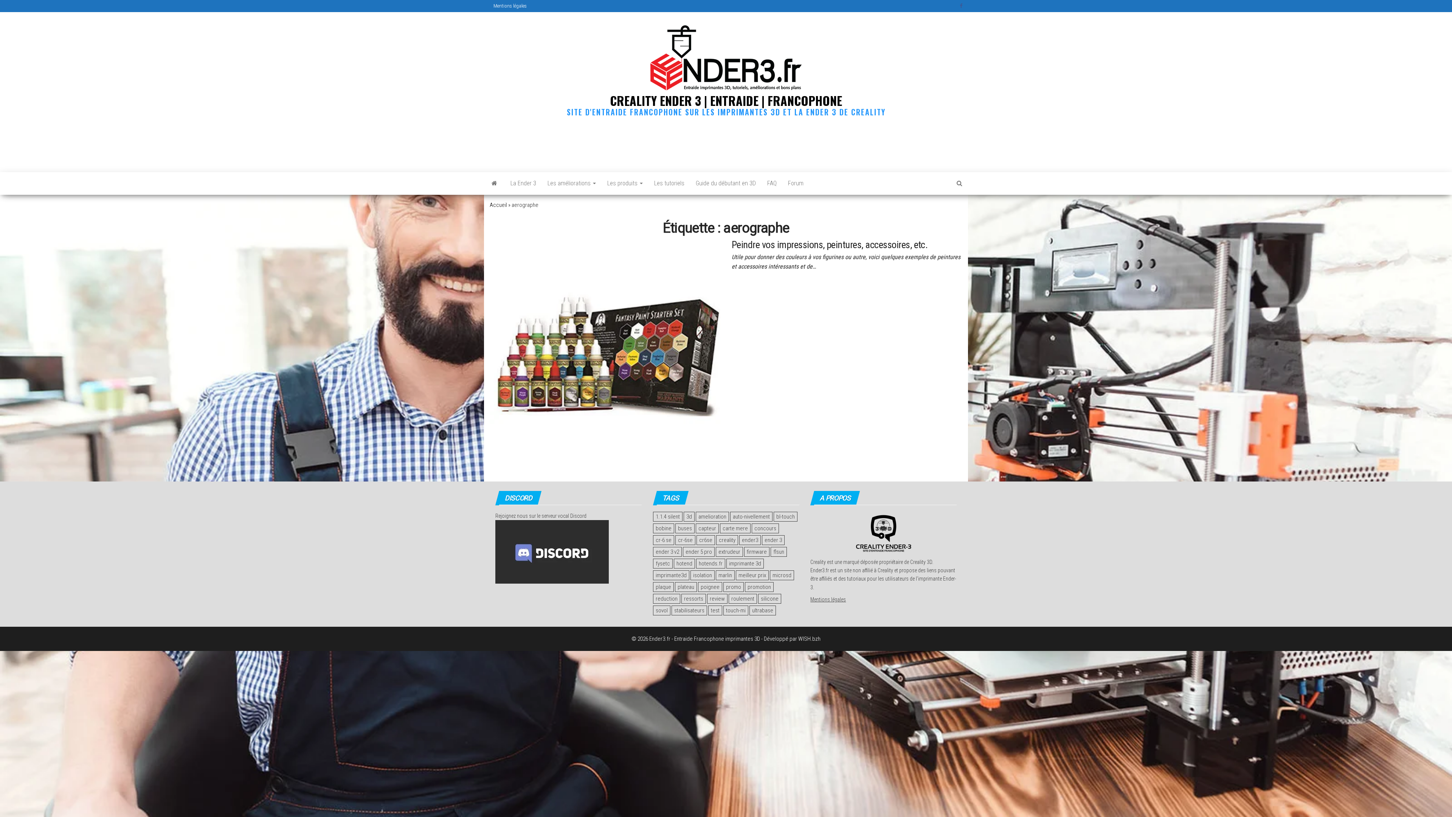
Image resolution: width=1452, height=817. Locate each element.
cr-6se (685, 540)
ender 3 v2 (667, 551)
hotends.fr (711, 563)
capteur (707, 528)
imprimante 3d (745, 563)
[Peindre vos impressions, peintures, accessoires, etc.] (605, 354)
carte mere (735, 528)
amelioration (712, 516)
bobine (664, 528)
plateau (686, 587)
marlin (725, 575)
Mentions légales (510, 6)
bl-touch (785, 516)
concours (765, 528)
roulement (742, 598)
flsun (778, 551)
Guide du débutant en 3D (726, 183)
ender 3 (773, 540)
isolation (702, 575)
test (715, 610)
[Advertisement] (726, 143)
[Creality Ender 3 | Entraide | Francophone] (494, 183)
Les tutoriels (669, 183)
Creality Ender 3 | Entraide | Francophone (726, 100)
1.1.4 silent (668, 516)
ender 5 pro (699, 551)
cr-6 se (664, 540)
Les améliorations (570, 183)
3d (689, 516)
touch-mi (736, 610)
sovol (662, 610)
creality (727, 540)
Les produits (623, 183)
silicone (770, 598)
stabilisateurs (689, 610)
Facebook (962, 6)
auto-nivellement (751, 516)
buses (685, 528)
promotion (759, 587)
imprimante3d (671, 575)
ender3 (750, 540)
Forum (796, 183)
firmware (757, 551)
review (717, 598)
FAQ (772, 183)
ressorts (693, 598)
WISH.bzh (809, 638)
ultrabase (762, 610)
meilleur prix (752, 575)
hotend (684, 563)
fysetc (663, 563)
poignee (710, 587)
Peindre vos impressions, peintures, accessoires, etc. (830, 244)
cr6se (705, 540)
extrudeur (729, 551)
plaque (663, 587)
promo (733, 587)
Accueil (498, 205)
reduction (667, 598)
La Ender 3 (523, 183)
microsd (782, 575)
